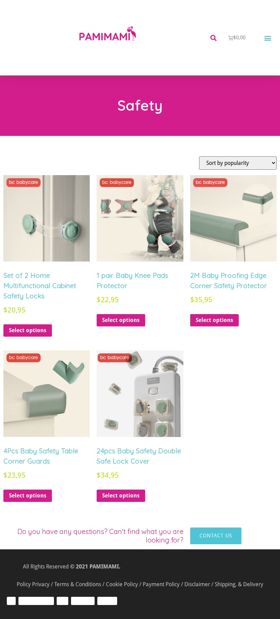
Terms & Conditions (77, 584)
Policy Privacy (33, 584)
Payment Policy (161, 584)
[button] (213, 37)
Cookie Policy (122, 584)
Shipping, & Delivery (239, 584)
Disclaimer (197, 584)
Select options (27, 330)
